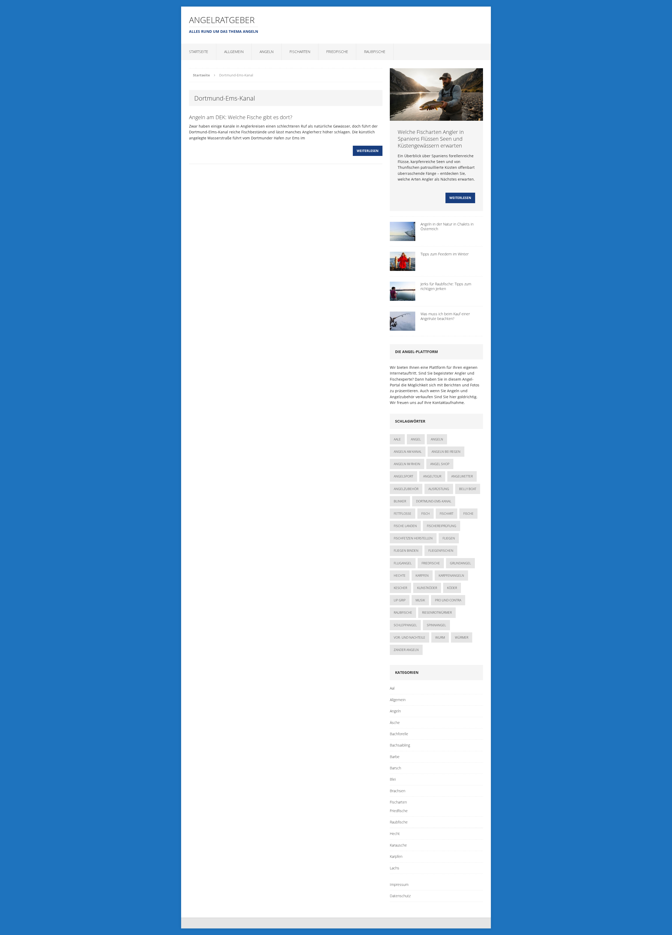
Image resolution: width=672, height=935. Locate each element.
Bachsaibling (400, 745)
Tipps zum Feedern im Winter (445, 253)
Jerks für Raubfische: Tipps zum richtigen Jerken (446, 286)
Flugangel (403, 563)
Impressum (399, 884)
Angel (416, 439)
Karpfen (422, 575)
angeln (437, 439)
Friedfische (337, 51)
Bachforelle (399, 733)
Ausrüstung (438, 489)
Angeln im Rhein (407, 464)
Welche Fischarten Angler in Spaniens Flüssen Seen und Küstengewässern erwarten (431, 138)
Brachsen (397, 790)
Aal (392, 688)
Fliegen (449, 538)
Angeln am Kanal (408, 451)
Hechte (400, 575)
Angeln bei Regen (446, 451)
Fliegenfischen (440, 550)
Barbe (395, 756)
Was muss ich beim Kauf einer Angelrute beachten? (445, 316)
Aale (397, 439)
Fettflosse (402, 513)
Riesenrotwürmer (437, 612)
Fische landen (405, 526)
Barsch (395, 767)
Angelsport (403, 476)
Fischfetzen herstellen (413, 538)
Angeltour (432, 476)
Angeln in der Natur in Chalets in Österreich (447, 226)
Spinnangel (436, 625)
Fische (468, 513)
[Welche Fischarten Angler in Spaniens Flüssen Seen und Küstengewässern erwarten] (436, 117)
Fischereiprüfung (441, 526)
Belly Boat (467, 489)
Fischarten (300, 51)
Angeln (267, 51)
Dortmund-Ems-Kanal (433, 501)
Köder (452, 588)
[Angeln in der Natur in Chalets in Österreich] (402, 237)
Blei (393, 779)
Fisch (425, 513)
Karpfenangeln (451, 575)
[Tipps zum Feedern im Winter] (402, 267)
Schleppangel (405, 625)
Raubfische (374, 51)
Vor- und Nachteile (409, 637)
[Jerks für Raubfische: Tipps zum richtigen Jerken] (402, 297)
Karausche (398, 845)
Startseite (198, 51)
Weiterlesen (368, 151)
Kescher (400, 588)
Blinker (400, 501)
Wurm (440, 637)
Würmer (461, 637)
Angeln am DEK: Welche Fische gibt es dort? (240, 117)
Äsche (395, 722)
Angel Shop (439, 464)
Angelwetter (462, 476)
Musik (420, 600)
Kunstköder (427, 588)
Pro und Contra (448, 600)
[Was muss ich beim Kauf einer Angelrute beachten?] (402, 327)
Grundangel (460, 563)
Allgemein (234, 51)
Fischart (446, 513)
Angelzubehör (406, 489)
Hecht (395, 833)
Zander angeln (406, 650)
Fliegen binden (406, 550)
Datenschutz (400, 895)
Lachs (394, 867)
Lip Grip (400, 600)
